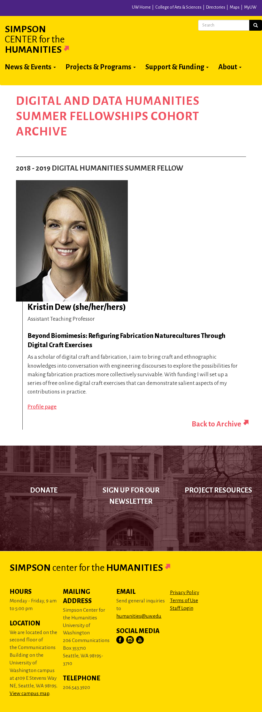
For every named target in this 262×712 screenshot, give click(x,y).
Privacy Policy (184, 592)
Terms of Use (184, 600)
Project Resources (218, 490)
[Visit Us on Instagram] (130, 640)
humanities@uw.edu (138, 616)
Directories (215, 7)
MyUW (250, 7)
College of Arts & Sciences (178, 7)
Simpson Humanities (35, 39)
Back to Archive (216, 424)
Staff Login (181, 608)
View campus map (29, 693)
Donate (44, 490)
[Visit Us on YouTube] (140, 640)
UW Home (141, 7)
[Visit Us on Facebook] (120, 640)
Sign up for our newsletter (131, 495)
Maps (235, 7)
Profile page (42, 407)
